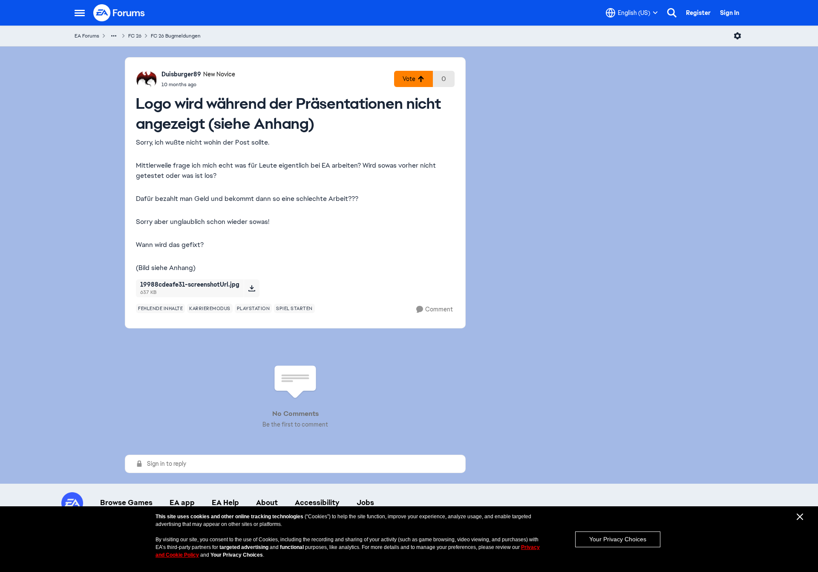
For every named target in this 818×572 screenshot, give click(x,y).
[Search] (672, 13)
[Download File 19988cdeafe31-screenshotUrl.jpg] (251, 288)
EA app (182, 502)
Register (698, 13)
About (267, 502)
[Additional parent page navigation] (114, 36)
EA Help (225, 502)
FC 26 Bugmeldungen (176, 35)
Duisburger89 (181, 74)
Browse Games (126, 502)
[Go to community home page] (119, 12)
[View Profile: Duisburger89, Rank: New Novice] (146, 79)
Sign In (729, 13)
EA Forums (87, 35)
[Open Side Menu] (79, 12)
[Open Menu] (737, 36)
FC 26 (134, 35)
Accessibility (317, 502)
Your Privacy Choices (617, 539)
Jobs (365, 502)
